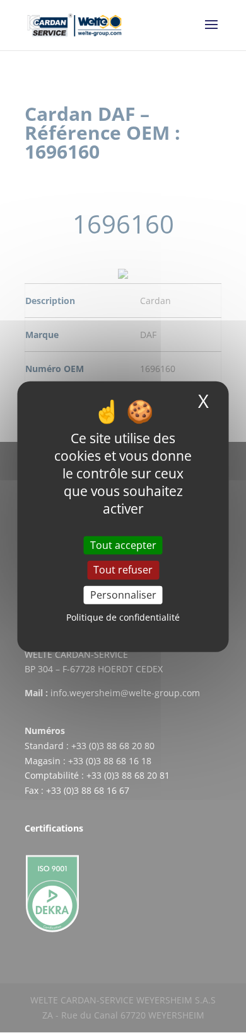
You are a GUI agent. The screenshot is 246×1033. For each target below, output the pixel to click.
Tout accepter (123, 545)
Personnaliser (123, 594)
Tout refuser (123, 570)
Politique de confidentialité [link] (123, 617)
